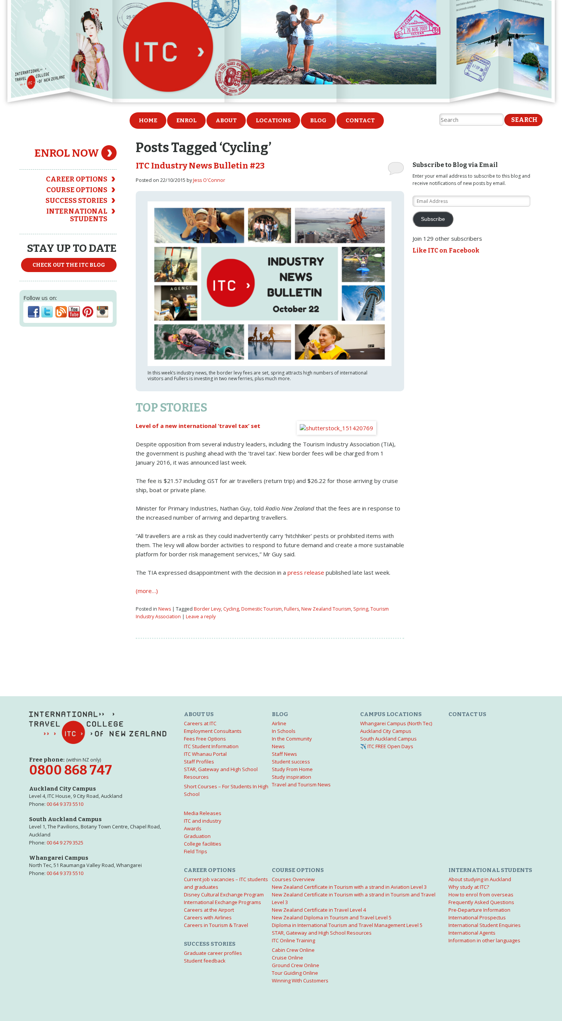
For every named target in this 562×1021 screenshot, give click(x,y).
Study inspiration (291, 776)
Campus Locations (391, 714)
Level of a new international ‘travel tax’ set (198, 425)
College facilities (202, 843)
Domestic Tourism (261, 609)
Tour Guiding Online (295, 972)
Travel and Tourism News (301, 784)
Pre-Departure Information (479, 909)
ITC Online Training (293, 940)
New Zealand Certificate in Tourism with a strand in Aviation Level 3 (349, 886)
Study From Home (292, 769)
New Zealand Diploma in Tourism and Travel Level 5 (331, 917)
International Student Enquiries (484, 925)
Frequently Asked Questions (481, 902)
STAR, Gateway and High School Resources (322, 932)
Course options (76, 190)
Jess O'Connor (209, 180)
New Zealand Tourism (326, 609)
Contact (360, 120)
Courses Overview (293, 879)
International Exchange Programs (222, 902)
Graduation (197, 836)
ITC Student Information (211, 746)
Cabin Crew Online (293, 949)
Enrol (186, 120)
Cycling (231, 609)
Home (148, 120)
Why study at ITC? (468, 886)
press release (305, 572)
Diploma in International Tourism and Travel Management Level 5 (347, 925)
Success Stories (76, 200)
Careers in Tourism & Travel (216, 925)
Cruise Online (287, 957)
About (226, 120)
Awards (192, 828)
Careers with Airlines (208, 917)
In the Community (292, 738)
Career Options (76, 179)
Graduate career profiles (213, 953)
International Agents (471, 932)
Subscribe (433, 219)
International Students (76, 215)
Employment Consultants (213, 731)
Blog (318, 120)
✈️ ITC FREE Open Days (386, 746)
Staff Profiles (199, 761)
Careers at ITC (200, 723)
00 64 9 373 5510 (65, 804)
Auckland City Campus (385, 731)
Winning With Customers (300, 980)
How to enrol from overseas (480, 894)
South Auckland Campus (388, 738)
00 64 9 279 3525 (65, 842)
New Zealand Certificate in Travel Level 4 (319, 909)
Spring (360, 609)
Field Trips (195, 851)
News (164, 609)
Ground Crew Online (295, 965)
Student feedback (205, 960)
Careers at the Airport (209, 909)
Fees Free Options (205, 738)
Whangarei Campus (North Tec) (396, 723)
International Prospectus (477, 917)
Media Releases (202, 813)
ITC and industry (202, 820)
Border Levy (207, 609)
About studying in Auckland (479, 879)
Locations (273, 120)
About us (199, 714)
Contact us (467, 714)
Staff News (284, 753)
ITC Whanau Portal (205, 753)
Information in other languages (484, 940)
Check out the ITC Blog (68, 265)
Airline (279, 723)
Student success (291, 761)
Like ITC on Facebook (446, 250)
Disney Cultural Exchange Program (224, 894)
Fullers (291, 609)
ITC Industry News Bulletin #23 (200, 165)
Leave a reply (201, 616)
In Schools (284, 731)
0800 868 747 (70, 770)
